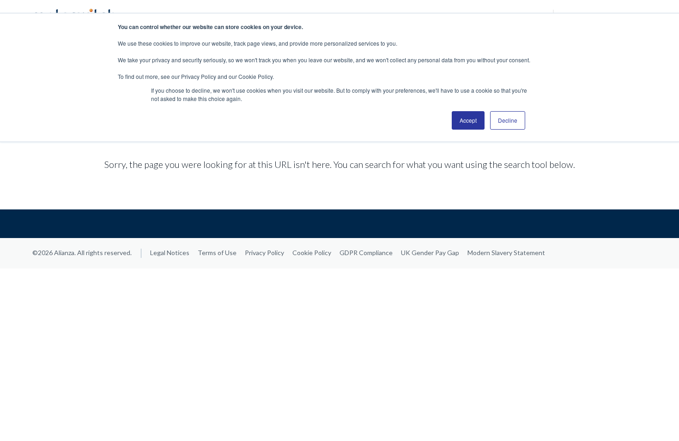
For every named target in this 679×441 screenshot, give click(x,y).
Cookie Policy (311, 252)
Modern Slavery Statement (506, 252)
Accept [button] (468, 120)
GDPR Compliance (366, 252)
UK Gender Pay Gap (430, 252)
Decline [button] (507, 120)
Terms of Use (217, 252)
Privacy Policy (264, 252)
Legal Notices (169, 252)
